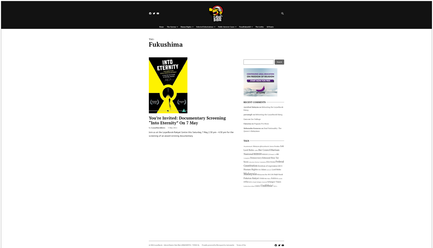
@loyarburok (264, 146)
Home (161, 27)
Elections (270, 161)
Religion (259, 182)
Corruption (247, 158)
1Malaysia (256, 146)
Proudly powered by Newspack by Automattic (218, 245)
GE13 (280, 166)
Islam (263, 169)
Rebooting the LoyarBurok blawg (269, 114)
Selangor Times (274, 181)
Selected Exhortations (204, 27)
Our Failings (256, 119)
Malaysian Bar (262, 174)
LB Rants (270, 27)
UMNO (257, 186)
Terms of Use (241, 245)
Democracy (256, 157)
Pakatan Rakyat (251, 178)
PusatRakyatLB (245, 27)
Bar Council (264, 150)
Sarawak (264, 182)
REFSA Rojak (252, 182)
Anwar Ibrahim (274, 146)
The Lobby (259, 27)
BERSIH (258, 154)
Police (269, 178)
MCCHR (271, 174)
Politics (274, 178)
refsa (246, 181)
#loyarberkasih (248, 146)
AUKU (256, 150)
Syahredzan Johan (249, 186)
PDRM (261, 178)
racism (280, 178)
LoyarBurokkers (158, 127)
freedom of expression (267, 166)
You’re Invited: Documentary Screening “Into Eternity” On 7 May (187, 120)
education (251, 162)
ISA (259, 170)
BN (277, 154)
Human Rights (186, 27)
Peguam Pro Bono (261, 123)
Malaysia (250, 174)
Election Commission (260, 162)
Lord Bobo (276, 169)
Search (279, 62)
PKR (265, 178)
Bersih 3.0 (273, 154)
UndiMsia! (267, 185)
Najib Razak (278, 174)
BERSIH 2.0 (266, 154)
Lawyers (268, 170)
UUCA (275, 186)
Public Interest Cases (226, 27)
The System (171, 27)
